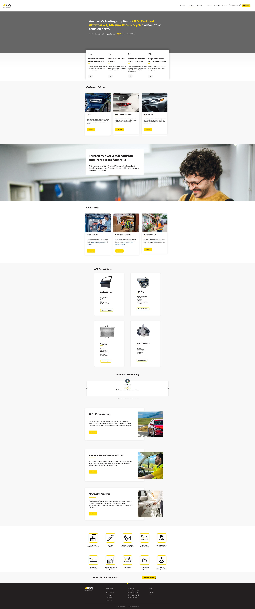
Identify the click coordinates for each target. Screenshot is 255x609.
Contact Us (224, 5)
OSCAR (123, 244)
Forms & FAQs (217, 5)
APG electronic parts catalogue (99, 242)
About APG (199, 5)
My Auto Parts (156, 241)
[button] (168, 388)
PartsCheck (89, 244)
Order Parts (182, 5)
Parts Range (191, 5)
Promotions (208, 5)
